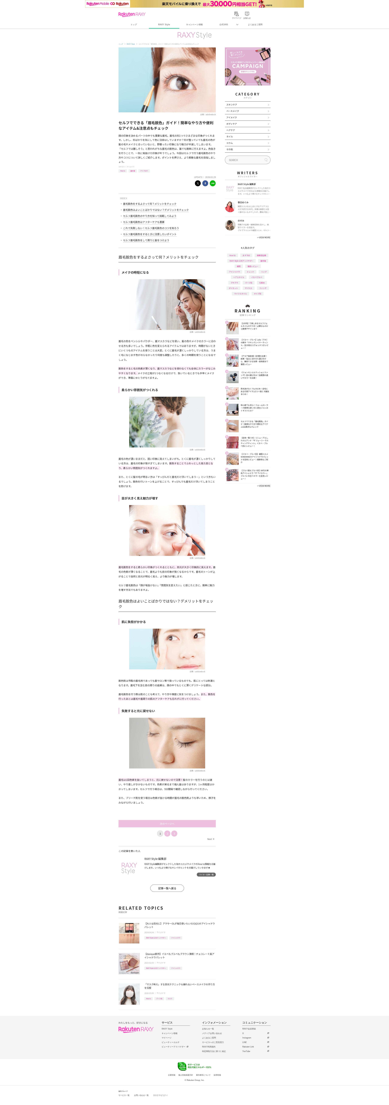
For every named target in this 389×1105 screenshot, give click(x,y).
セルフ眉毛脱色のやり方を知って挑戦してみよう (149, 216)
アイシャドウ (175, 938)
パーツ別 (159, 998)
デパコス (248, 288)
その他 (229, 149)
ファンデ (263, 288)
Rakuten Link (248, 1047)
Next (210, 839)
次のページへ (167, 823)
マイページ (167, 1038)
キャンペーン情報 (194, 24)
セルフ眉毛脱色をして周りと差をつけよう (146, 240)
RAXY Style (164, 24)
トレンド (250, 271)
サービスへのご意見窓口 (213, 1042)
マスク (170, 998)
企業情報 (171, 1075)
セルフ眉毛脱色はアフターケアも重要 (143, 222)
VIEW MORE (263, 237)
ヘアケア (230, 130)
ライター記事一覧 (206, 874)
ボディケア (231, 123)
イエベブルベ (256, 277)
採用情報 (217, 1075)
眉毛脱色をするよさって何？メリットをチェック (149, 203)
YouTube (246, 1051)
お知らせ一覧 (208, 1029)
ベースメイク (232, 110)
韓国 (239, 266)
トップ (134, 24)
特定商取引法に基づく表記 (214, 1051)
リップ (264, 271)
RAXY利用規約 (208, 1047)
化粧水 (262, 282)
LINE (244, 1042)
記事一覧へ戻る (167, 888)
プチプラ (234, 282)
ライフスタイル (240, 293)
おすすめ (246, 255)
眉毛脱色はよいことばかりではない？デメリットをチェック (156, 210)
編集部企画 (261, 255)
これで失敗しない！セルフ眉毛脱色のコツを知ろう (151, 228)
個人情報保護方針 (185, 1075)
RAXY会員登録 (249, 1029)
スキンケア (231, 104)
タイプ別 (257, 293)
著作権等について (203, 1075)
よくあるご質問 (255, 24)
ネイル (229, 136)
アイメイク (130, 167)
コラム (229, 142)
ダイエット (233, 288)
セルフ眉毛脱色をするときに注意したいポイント (150, 234)
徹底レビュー (253, 266)
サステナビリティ (160, 1095)
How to (122, 171)
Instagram (246, 1038)
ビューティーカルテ (170, 1042)
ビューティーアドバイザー (173, 1047)
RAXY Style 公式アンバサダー (156, 938)
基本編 (132, 171)
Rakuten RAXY (132, 14)
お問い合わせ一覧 (141, 1095)
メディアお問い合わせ (212, 1033)
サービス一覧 (124, 1095)
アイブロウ (144, 171)
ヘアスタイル (238, 277)
